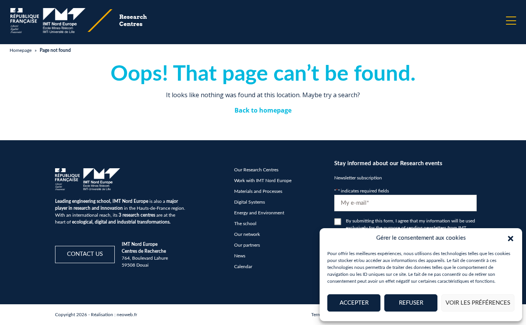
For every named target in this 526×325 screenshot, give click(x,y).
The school (245, 223)
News (239, 256)
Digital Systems (249, 202)
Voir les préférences (478, 303)
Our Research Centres (256, 169)
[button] (510, 238)
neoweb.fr (127, 314)
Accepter (354, 303)
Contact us (85, 254)
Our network (247, 234)
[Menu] (511, 21)
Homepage (21, 50)
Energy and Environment (259, 213)
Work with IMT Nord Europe (262, 180)
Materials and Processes (258, 191)
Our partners (247, 245)
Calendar (243, 266)
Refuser (411, 303)
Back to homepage (263, 110)
